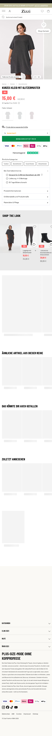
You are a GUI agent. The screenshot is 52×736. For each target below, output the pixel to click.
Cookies (19, 714)
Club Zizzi (5, 631)
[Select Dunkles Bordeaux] (31, 115)
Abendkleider (23, 84)
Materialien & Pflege (11, 202)
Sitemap (35, 714)
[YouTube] (16, 707)
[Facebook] (7, 707)
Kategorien (6, 623)
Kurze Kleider (30, 164)
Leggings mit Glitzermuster (27, 251)
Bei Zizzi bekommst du (12, 171)
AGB (13, 714)
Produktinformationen (12, 191)
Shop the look (43, 31)
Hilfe (4, 639)
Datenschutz (6, 714)
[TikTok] (11, 707)
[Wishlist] (43, 24)
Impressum (27, 714)
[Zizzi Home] (26, 11)
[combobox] (26, 17)
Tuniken (6, 164)
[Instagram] (3, 707)
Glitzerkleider (42, 164)
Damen (4, 84)
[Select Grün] (19, 115)
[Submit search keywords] (3, 17)
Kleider (12, 84)
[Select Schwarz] (7, 115)
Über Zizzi (5, 646)
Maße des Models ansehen (10, 77)
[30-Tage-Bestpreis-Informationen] (19, 103)
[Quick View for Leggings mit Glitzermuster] (34, 244)
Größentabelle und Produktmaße (16, 196)
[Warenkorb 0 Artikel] (48, 11)
